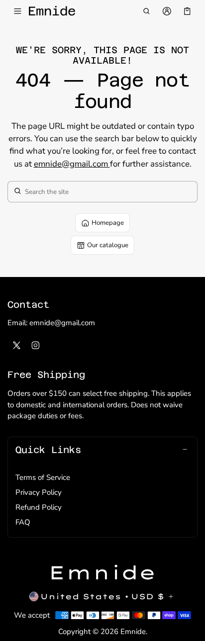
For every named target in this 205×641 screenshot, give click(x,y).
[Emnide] (102, 573)
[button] (146, 11)
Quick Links (48, 449)
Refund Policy (38, 507)
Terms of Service (42, 477)
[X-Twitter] (16, 345)
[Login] (167, 11)
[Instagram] (35, 345)
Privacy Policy (38, 492)
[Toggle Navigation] (17, 11)
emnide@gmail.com (72, 164)
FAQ (22, 522)
